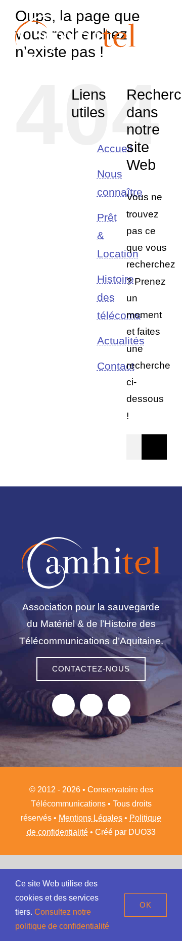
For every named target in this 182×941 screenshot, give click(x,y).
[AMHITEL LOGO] (91, 541)
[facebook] (63, 705)
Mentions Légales (90, 818)
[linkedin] (119, 705)
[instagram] (91, 705)
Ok (146, 905)
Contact (115, 366)
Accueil (114, 148)
